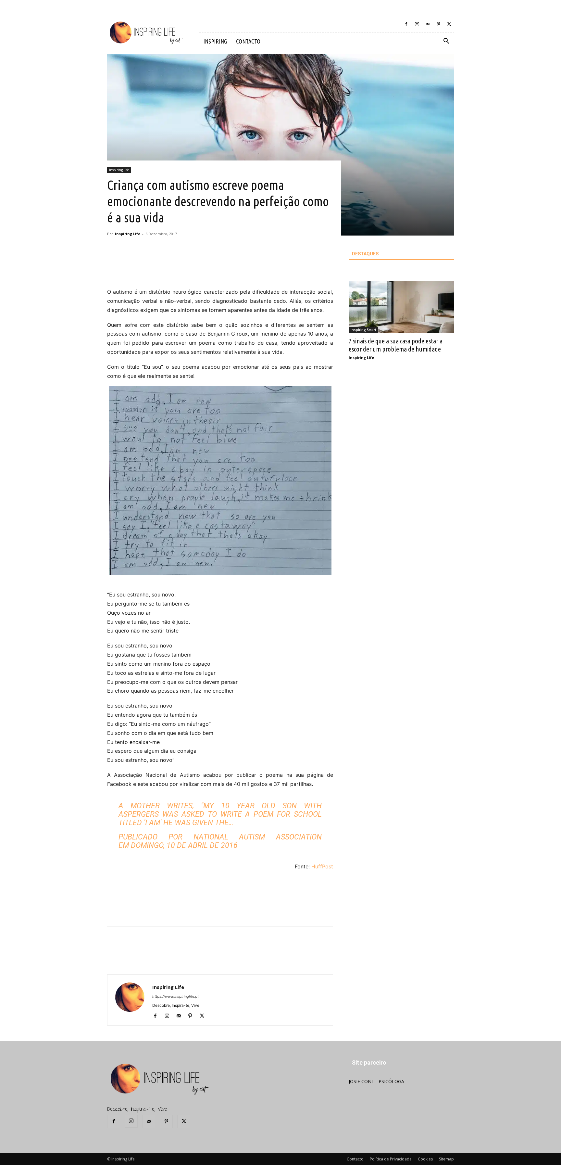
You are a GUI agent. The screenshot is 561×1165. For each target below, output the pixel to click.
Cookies (425, 1159)
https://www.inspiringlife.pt (175, 996)
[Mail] (427, 24)
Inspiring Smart (363, 329)
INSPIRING (215, 41)
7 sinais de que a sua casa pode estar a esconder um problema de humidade (396, 345)
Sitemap (446, 1159)
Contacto (355, 1159)
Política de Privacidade (391, 1159)
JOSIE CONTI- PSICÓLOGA (376, 1081)
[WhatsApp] (204, 268)
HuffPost (322, 866)
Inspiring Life (119, 170)
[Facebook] (406, 24)
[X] (449, 24)
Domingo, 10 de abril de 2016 (184, 845)
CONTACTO (248, 41)
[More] (220, 268)
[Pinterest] (438, 24)
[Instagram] (417, 24)
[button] (446, 42)
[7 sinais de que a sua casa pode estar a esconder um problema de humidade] (401, 307)
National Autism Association (257, 837)
